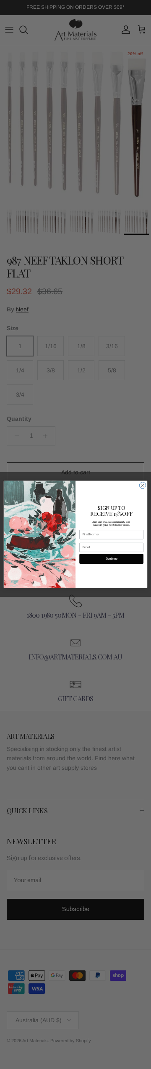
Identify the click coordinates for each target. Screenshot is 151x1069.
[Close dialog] (142, 485)
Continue (111, 558)
